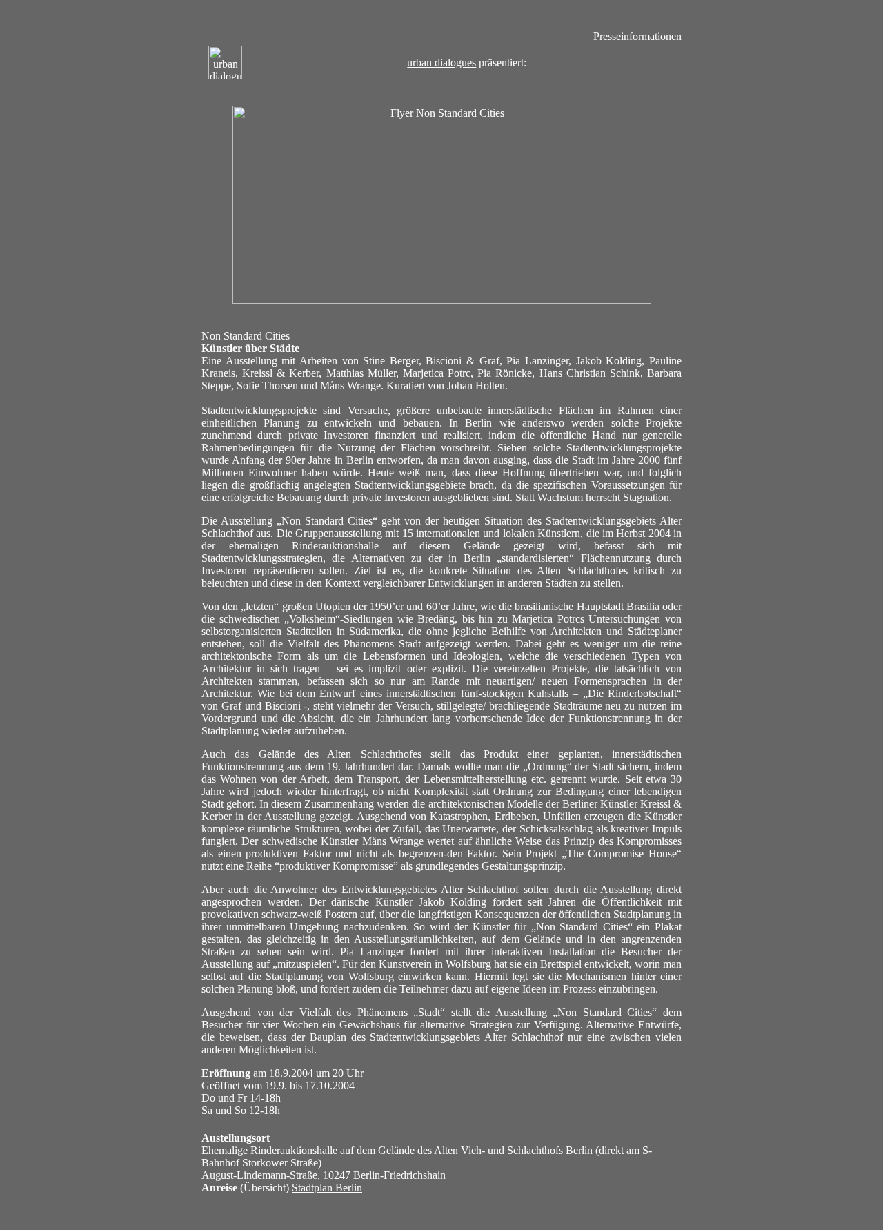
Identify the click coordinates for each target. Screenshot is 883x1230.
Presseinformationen (637, 36)
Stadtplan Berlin (327, 1187)
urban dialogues (441, 62)
